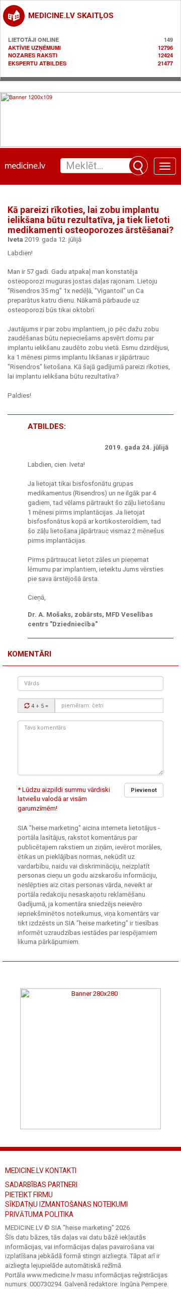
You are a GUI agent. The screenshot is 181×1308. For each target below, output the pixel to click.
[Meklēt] (138, 165)
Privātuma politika (39, 1214)
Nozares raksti (32, 55)
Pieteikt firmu (29, 1195)
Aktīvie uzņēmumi (34, 47)
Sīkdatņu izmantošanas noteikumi (66, 1204)
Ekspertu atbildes (37, 63)
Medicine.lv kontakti (40, 1171)
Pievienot (144, 790)
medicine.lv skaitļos (71, 15)
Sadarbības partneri (41, 1185)
